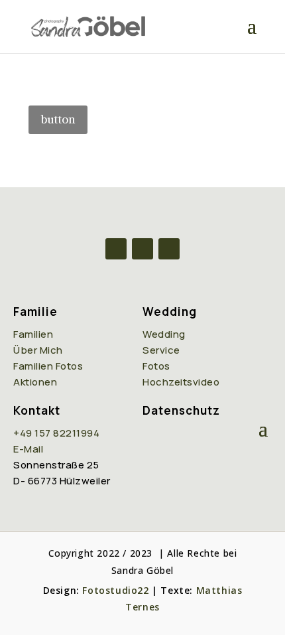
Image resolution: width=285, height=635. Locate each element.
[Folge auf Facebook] (116, 248)
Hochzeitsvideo (180, 382)
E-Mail (28, 449)
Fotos (156, 366)
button (58, 119)
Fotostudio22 (115, 590)
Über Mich (38, 350)
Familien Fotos (48, 366)
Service (161, 350)
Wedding (164, 334)
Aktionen (35, 382)
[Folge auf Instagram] (142, 248)
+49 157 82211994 (56, 433)
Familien (33, 334)
